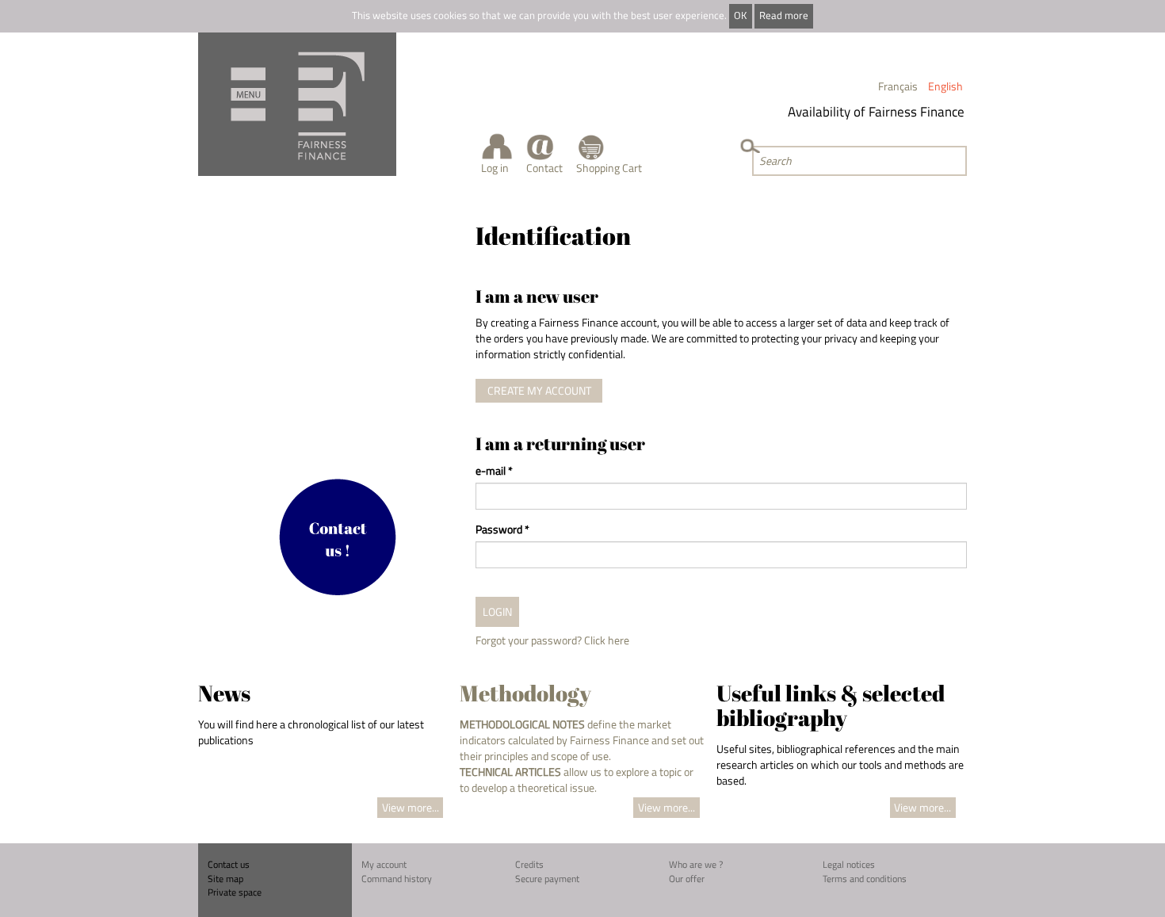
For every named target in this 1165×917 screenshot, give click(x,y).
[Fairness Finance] (297, 104)
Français (898, 86)
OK (740, 15)
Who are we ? (696, 864)
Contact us (229, 864)
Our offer (687, 878)
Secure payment (547, 878)
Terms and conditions (865, 878)
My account (384, 864)
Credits (529, 864)
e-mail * (494, 471)
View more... (410, 807)
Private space (235, 892)
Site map (225, 878)
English (945, 86)
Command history (396, 878)
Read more (783, 15)
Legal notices (849, 864)
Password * (502, 529)
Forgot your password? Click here (552, 640)
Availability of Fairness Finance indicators (900, 111)
